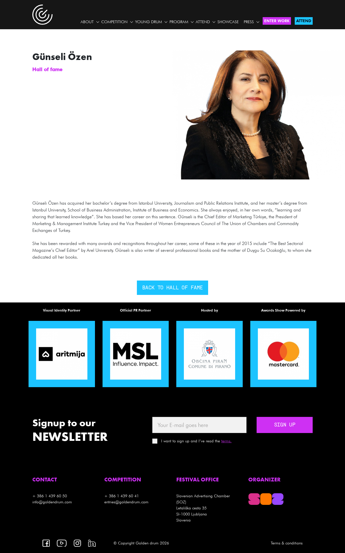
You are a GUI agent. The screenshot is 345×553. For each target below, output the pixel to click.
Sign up (284, 425)
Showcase (228, 21)
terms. (226, 441)
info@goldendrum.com (52, 502)
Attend (203, 21)
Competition (114, 21)
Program (178, 21)
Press (249, 21)
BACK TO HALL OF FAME (172, 288)
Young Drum (148, 21)
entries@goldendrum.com (126, 502)
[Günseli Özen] (259, 114)
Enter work (276, 21)
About (87, 21)
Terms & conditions (287, 543)
